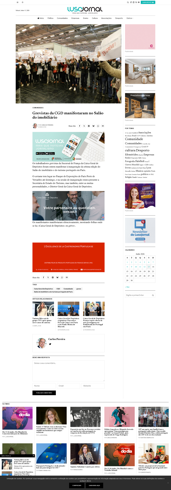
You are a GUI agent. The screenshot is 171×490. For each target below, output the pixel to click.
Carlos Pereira (47, 125)
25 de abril (128, 133)
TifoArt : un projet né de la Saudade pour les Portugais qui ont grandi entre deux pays (152, 468)
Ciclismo (143, 136)
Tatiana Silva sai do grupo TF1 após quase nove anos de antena (41, 321)
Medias (133, 171)
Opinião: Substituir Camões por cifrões (85, 467)
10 (136, 266)
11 (140, 266)
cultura (130, 150)
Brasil (134, 136)
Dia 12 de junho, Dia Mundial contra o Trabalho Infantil (118, 469)
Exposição (134, 158)
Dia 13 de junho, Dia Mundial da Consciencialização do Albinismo (15, 433)
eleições (140, 155)
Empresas (149, 155)
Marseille (128, 171)
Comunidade (68, 289)
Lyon (148, 168)
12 (144, 266)
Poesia (138, 174)
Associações (144, 132)
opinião (147, 171)
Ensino (128, 158)
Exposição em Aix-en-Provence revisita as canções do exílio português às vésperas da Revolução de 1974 (85, 431)
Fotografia (130, 161)
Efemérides (131, 154)
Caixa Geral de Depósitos (43, 289)
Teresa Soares (77, 469)
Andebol (135, 133)
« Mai (127, 287)
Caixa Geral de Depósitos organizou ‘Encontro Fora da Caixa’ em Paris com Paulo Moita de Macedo (68, 323)
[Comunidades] (68, 205)
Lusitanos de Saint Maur (138, 168)
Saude (134, 177)
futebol (139, 161)
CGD (58, 289)
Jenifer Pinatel (146, 472)
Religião (128, 177)
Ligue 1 (142, 165)
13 (149, 266)
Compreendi (76, 485)
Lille (147, 165)
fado (140, 158)
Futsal (146, 161)
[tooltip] (131, 2)
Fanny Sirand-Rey (45, 470)
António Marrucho (147, 437)
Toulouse (139, 177)
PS (149, 174)
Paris (153, 171)
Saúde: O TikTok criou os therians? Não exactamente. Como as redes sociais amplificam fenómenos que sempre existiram (51, 429)
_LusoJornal (9, 436)
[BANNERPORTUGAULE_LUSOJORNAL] (68, 257)
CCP (138, 136)
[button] (153, 295)
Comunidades (37, 108)
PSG (152, 174)
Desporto (142, 150)
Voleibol (145, 177)
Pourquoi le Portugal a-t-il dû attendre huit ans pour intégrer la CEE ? (50, 467)
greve (79, 289)
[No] (168, 483)
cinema (150, 136)
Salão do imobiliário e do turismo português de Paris (53, 292)
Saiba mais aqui (94, 485)
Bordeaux (128, 136)
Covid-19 (144, 147)
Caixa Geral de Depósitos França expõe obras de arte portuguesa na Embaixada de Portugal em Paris (93, 323)
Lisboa (151, 165)
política (144, 174)
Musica (139, 171)
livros (128, 168)
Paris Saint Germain (131, 174)
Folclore (144, 158)
